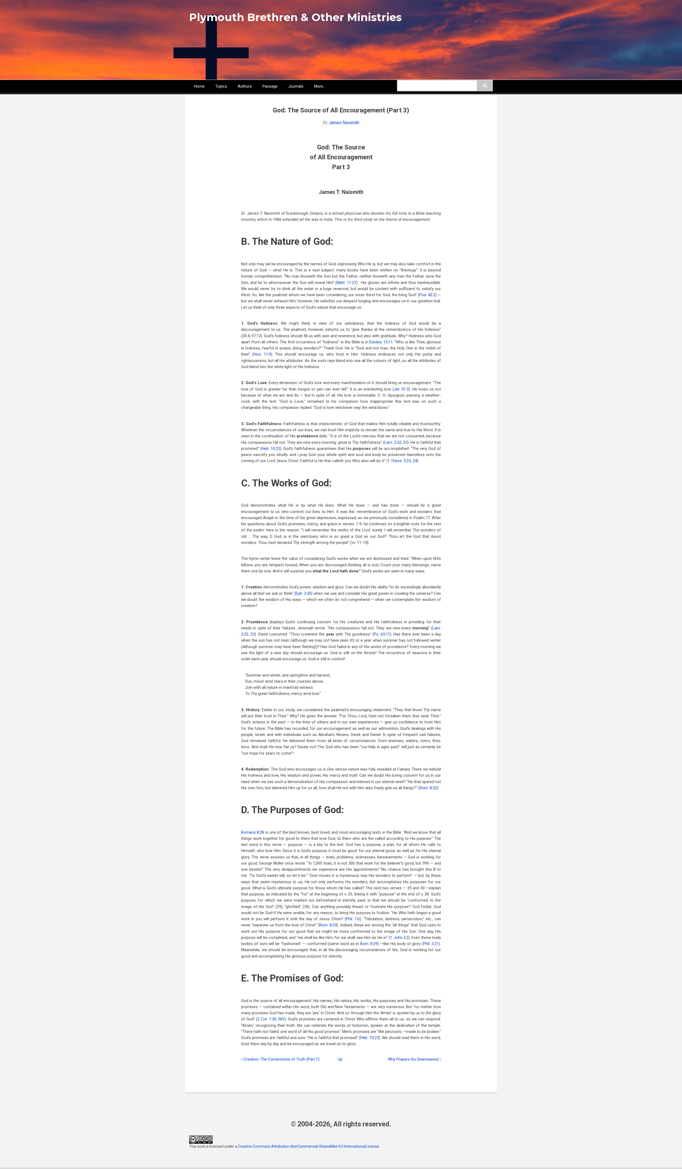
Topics (221, 86)
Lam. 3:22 (392, 442)
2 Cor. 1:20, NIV (271, 1019)
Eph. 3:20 (303, 593)
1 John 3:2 (399, 937)
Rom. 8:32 (428, 787)
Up (340, 1059)
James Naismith (344, 122)
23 (405, 442)
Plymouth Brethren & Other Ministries (295, 17)
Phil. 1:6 (353, 919)
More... (320, 86)
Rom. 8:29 (369, 943)
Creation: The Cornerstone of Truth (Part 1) (280, 1059)
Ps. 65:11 (382, 634)
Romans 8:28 (252, 832)
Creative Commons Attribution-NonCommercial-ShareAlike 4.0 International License (308, 1146)
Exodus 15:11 (381, 342)
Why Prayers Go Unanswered (414, 1059)
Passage (270, 86)
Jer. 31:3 (401, 389)
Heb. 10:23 (271, 448)
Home (199, 86)
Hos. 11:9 (262, 354)
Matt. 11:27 (346, 282)
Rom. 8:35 (328, 925)
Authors (245, 86)
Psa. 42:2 (427, 294)
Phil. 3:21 (431, 943)
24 (415, 460)
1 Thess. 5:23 (399, 460)
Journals (295, 86)
